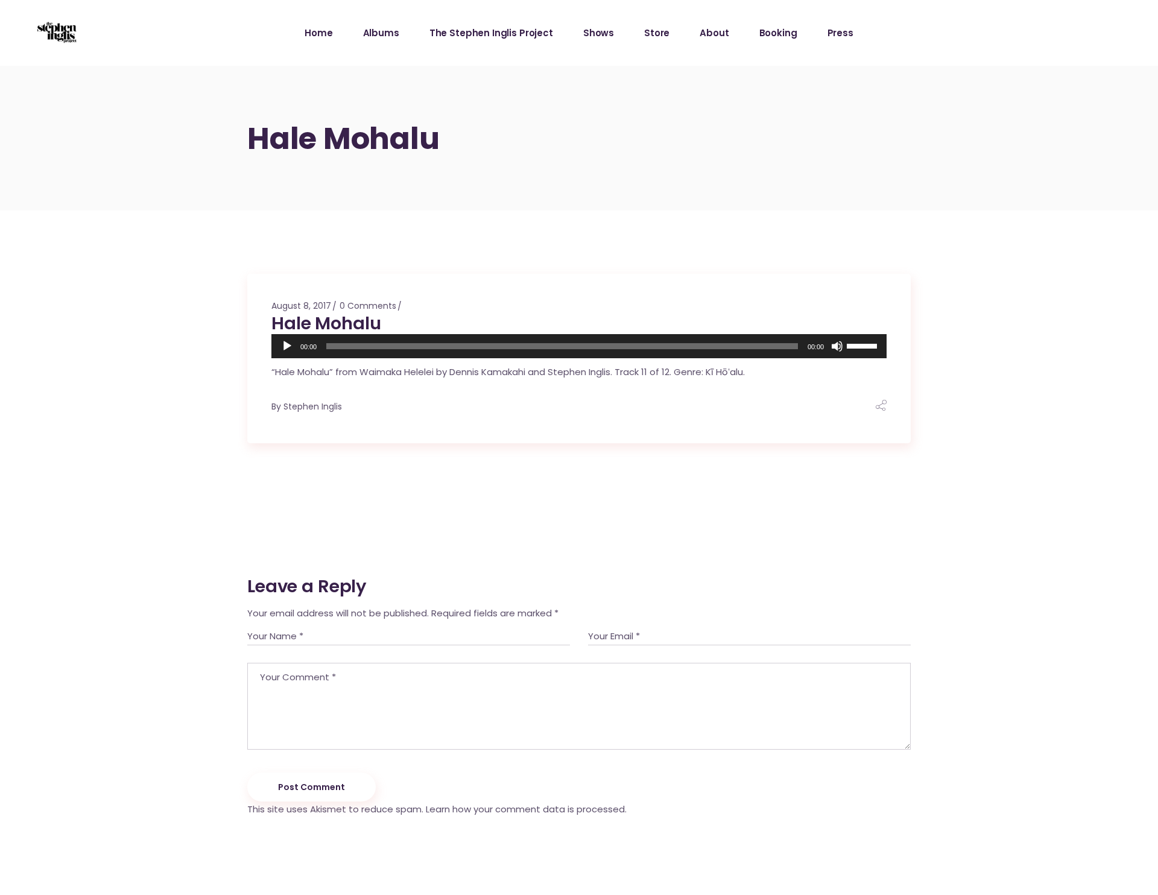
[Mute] (837, 346)
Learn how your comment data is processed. (526, 809)
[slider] (864, 345)
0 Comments (368, 306)
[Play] (287, 346)
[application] (579, 346)
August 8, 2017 (301, 306)
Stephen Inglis (312, 406)
